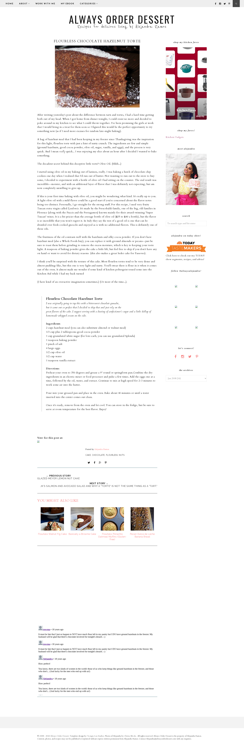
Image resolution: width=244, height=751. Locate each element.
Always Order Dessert (122, 19)
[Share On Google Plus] (100, 462)
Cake (88, 455)
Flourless (112, 455)
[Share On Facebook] (94, 462)
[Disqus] (97, 586)
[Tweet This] (89, 462)
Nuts (121, 455)
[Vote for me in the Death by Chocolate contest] (38, 442)
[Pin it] (105, 462)
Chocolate (98, 455)
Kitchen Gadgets (175, 137)
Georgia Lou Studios (95, 736)
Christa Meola (130, 736)
